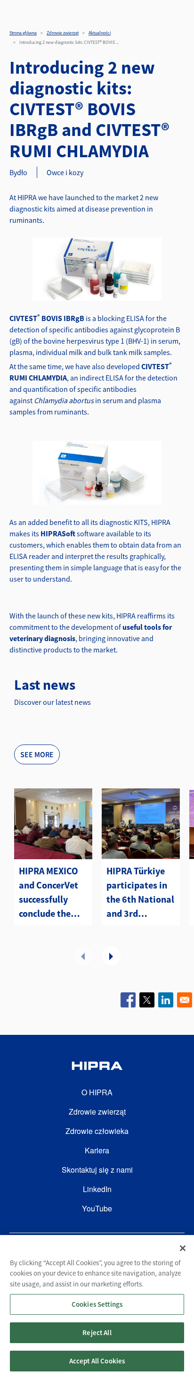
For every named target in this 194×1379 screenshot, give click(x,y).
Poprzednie (82, 956)
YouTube (97, 1208)
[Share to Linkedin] (165, 999)
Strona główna (23, 33)
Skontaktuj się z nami (97, 1169)
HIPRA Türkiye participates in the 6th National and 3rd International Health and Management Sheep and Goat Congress (140, 893)
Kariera (97, 1150)
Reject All (97, 1332)
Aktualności (100, 33)
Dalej (111, 956)
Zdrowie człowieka (97, 1130)
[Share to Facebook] (128, 999)
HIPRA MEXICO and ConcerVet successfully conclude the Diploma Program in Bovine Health (48, 893)
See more (37, 754)
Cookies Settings (97, 1304)
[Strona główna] (97, 1067)
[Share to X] (146, 999)
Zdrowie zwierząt (63, 33)
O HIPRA (97, 1092)
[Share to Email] (184, 999)
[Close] (182, 1248)
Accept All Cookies (97, 1360)
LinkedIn (97, 1189)
